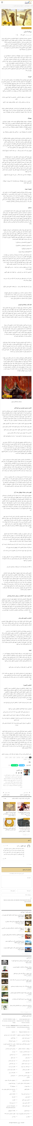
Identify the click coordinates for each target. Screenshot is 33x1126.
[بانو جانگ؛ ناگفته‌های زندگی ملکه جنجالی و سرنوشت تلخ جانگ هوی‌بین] (28, 923)
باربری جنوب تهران (26, 1038)
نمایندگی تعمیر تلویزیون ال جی (23, 1113)
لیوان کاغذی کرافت (26, 1106)
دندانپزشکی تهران (26, 1080)
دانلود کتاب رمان (12, 1072)
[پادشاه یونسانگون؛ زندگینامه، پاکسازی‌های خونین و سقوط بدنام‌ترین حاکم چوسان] (28, 936)
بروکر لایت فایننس (26, 1041)
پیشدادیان (18, 757)
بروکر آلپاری (13, 1038)
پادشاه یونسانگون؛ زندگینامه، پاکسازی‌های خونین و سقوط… (13, 935)
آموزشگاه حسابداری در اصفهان (23, 1035)
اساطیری (26, 757)
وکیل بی (28, 1116)
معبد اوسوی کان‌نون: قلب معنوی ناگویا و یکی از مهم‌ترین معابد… (14, 948)
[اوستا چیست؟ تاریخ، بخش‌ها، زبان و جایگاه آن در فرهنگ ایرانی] (9, 806)
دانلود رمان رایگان (26, 1069)
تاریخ (14, 757)
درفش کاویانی (6, 795)
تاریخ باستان (27, 803)
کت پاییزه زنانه (12, 1103)
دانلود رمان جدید (12, 1066)
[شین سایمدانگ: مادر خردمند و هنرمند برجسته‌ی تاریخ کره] (5, 988)
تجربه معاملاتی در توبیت (25, 1052)
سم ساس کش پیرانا (25, 1094)
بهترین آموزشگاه (12, 1041)
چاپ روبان (27, 1057)
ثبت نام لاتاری (12, 1054)
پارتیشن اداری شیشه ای (10, 1049)
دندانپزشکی (13, 1075)
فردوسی (25, 759)
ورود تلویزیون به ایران (25, 795)
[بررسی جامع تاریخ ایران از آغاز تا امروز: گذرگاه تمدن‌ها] (23, 806)
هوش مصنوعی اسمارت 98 (10, 1113)
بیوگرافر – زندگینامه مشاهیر (24, 1049)
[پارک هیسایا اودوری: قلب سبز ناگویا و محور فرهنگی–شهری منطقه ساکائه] (28, 943)
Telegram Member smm (24, 1032)
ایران (22, 757)
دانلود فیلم (28, 1072)
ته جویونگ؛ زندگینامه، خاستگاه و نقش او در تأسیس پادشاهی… (13, 928)
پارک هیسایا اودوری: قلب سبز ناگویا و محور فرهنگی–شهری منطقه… (15, 941)
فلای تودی (27, 1097)
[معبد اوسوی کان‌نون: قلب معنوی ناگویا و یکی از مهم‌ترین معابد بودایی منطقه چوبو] (28, 949)
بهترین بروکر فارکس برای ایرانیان (23, 1044)
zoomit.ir (13, 1032)
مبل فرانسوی (27, 1110)
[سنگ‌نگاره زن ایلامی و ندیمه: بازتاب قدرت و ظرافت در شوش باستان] (23, 822)
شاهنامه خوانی (12, 1094)
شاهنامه (29, 759)
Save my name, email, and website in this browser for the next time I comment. (17, 901)
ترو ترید (13, 1052)
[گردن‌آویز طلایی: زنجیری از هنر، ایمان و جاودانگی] (9, 822)
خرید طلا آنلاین (12, 1063)
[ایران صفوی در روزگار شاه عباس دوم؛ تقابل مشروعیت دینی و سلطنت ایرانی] (5, 975)
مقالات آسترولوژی (11, 1110)
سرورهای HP (12, 1086)
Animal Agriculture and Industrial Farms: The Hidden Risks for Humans (23, 1020)
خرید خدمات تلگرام (26, 1063)
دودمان (6, 757)
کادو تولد (13, 1097)
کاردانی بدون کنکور (26, 1100)
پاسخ (4, 858)
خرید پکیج (13, 1057)
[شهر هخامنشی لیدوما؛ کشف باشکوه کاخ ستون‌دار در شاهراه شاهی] (28, 916)
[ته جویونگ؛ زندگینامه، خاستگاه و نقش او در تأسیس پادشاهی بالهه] (28, 929)
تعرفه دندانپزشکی (26, 1054)
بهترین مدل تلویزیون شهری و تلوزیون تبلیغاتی (9, 1044)
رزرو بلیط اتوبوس (12, 1083)
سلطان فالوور (27, 1089)
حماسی (10, 757)
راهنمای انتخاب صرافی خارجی (24, 1083)
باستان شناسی (26, 819)
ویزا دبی (13, 1116)
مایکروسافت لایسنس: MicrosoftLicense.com (10, 1106)
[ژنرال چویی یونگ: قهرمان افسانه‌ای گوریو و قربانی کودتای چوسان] (5, 994)
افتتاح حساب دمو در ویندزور (9, 1035)
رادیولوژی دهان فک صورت (10, 1080)
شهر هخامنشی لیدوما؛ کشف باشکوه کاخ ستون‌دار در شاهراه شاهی (13, 915)
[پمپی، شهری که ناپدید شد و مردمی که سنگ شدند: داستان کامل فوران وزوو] (5, 981)
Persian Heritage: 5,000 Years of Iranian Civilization (8, 1026)
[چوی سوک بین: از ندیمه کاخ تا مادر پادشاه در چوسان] (5, 1000)
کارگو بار (13, 1100)
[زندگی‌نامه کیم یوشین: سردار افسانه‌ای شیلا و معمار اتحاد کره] (5, 1007)
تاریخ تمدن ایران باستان (26, 28)
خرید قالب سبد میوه (25, 1066)
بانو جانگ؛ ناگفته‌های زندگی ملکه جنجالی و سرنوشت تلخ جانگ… (14, 922)
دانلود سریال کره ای (11, 1069)
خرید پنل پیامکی (26, 1060)
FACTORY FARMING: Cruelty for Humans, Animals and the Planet (8, 1020)
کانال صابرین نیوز (26, 1103)
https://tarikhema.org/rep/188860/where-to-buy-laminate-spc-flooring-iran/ (20, 1027)
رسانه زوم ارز (27, 1086)
